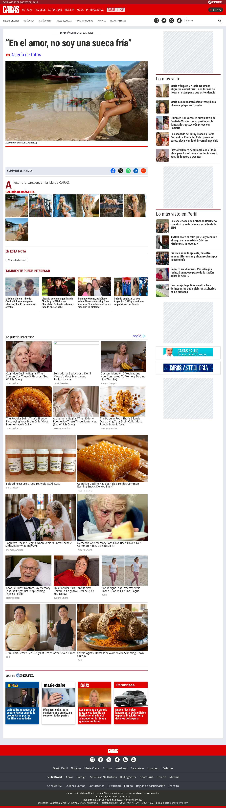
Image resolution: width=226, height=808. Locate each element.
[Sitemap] (133, 759)
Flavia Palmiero (118, 21)
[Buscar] (219, 20)
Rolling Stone (128, 777)
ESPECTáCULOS (68, 32)
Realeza (69, 9)
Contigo (81, 777)
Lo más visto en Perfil (176, 214)
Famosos (40, 9)
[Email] (143, 170)
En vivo (217, 9)
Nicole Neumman (64, 21)
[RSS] (125, 759)
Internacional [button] (95, 9)
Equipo (128, 786)
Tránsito (173, 786)
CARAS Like (116, 9)
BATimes (167, 768)
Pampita (102, 21)
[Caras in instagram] (156, 20)
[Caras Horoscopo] (188, 371)
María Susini (45, 21)
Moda (80, 9)
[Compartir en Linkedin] (135, 170)
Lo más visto (168, 79)
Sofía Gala (28, 21)
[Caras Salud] (188, 355)
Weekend (121, 768)
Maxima (174, 777)
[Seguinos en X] (171, 20)
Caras (69, 777)
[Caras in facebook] (163, 20)
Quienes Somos (75, 786)
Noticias (27, 9)
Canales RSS (54, 786)
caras (95, 685)
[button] (76, 104)
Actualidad (55, 9)
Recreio (161, 777)
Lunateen (153, 768)
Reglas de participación (150, 786)
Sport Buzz (147, 777)
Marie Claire (91, 768)
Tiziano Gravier (11, 21)
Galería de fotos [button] (25, 54)
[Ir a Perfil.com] (215, 3)
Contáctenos (96, 786)
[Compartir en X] (120, 170)
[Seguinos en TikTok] (179, 20)
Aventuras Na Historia (103, 777)
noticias (22, 685)
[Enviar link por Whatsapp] (128, 170)
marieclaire (58, 685)
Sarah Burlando (85, 21)
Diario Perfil (60, 768)
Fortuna (108, 768)
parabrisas (131, 685)
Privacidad (114, 786)
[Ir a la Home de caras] (11, 12)
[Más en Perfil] (25, 675)
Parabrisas (137, 768)
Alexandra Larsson (17, 259)
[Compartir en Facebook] (113, 170)
